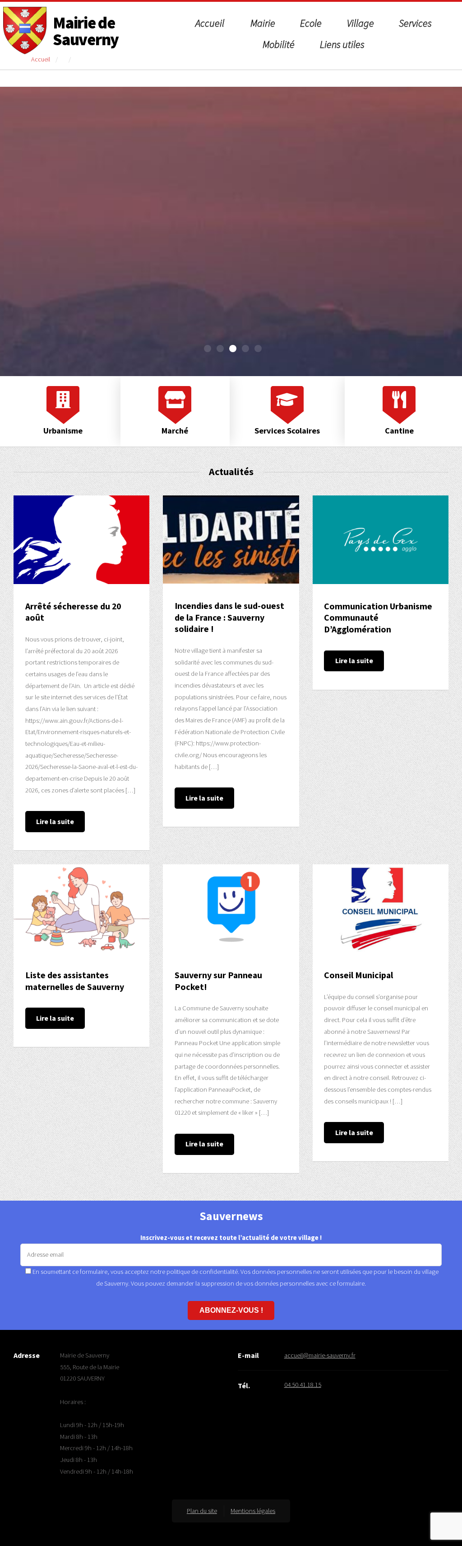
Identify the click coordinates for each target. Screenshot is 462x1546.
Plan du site (202, 1511)
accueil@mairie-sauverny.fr (320, 1355)
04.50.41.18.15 (302, 1385)
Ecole (311, 23)
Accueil (209, 23)
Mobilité (279, 44)
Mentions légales (253, 1511)
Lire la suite (55, 821)
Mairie (262, 23)
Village (360, 23)
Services (415, 23)
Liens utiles (342, 44)
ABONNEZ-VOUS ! (231, 1310)
